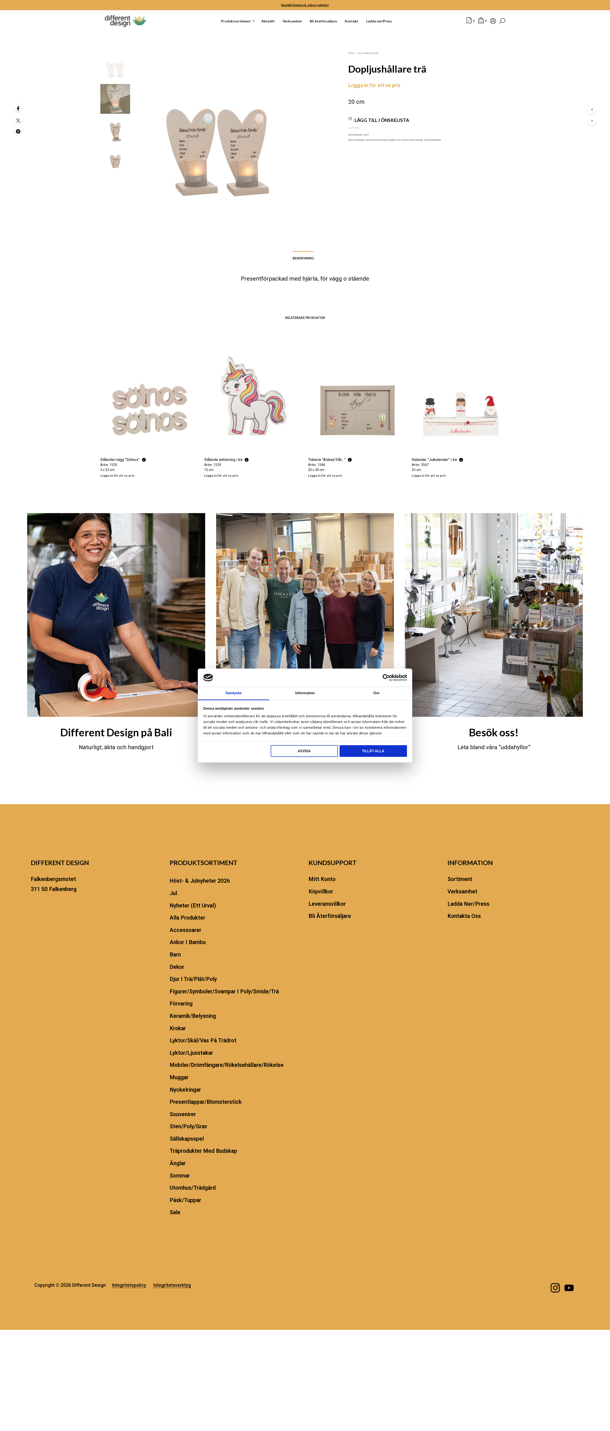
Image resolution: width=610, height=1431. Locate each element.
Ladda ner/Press (379, 21)
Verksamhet (292, 21)
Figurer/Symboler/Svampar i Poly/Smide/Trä (224, 991)
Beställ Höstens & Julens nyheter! (305, 5)
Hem (351, 53)
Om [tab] (376, 693)
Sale (175, 1212)
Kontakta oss (464, 916)
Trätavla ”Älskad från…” (327, 459)
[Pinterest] (18, 129)
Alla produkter (368, 53)
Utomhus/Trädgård (193, 1188)
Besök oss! (494, 732)
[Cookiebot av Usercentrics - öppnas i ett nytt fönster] (386, 677)
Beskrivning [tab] (303, 258)
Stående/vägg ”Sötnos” (120, 459)
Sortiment (459, 879)
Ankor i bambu (188, 942)
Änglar (178, 1163)
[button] (470, 21)
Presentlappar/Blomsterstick (206, 1102)
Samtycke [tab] (233, 693)
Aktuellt (268, 21)
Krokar (178, 1028)
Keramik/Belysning (193, 1016)
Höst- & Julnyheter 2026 (200, 881)
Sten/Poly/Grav (188, 1126)
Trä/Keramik (432, 140)
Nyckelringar (185, 1090)
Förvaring (181, 1003)
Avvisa (304, 751)
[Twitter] (18, 118)
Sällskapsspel (187, 1139)
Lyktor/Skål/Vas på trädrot (203, 1040)
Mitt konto (322, 879)
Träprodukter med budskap (203, 1151)
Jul (173, 893)
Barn (391, 140)
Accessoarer (185, 930)
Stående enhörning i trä (223, 459)
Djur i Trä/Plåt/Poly (193, 979)
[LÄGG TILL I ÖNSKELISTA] (149, 444)
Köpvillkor (321, 891)
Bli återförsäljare (323, 21)
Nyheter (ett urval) (193, 905)
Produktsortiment (236, 21)
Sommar (180, 1176)
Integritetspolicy (129, 1285)
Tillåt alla (373, 751)
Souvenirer (183, 1114)
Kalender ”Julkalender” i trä (434, 459)
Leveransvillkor (327, 904)
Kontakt (351, 21)
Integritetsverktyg (172, 1285)
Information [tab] (305, 693)
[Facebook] (18, 106)
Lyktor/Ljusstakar (409, 140)
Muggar (179, 1077)
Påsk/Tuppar (185, 1200)
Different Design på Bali (116, 732)
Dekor (177, 967)
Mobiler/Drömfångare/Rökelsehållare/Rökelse (227, 1065)
